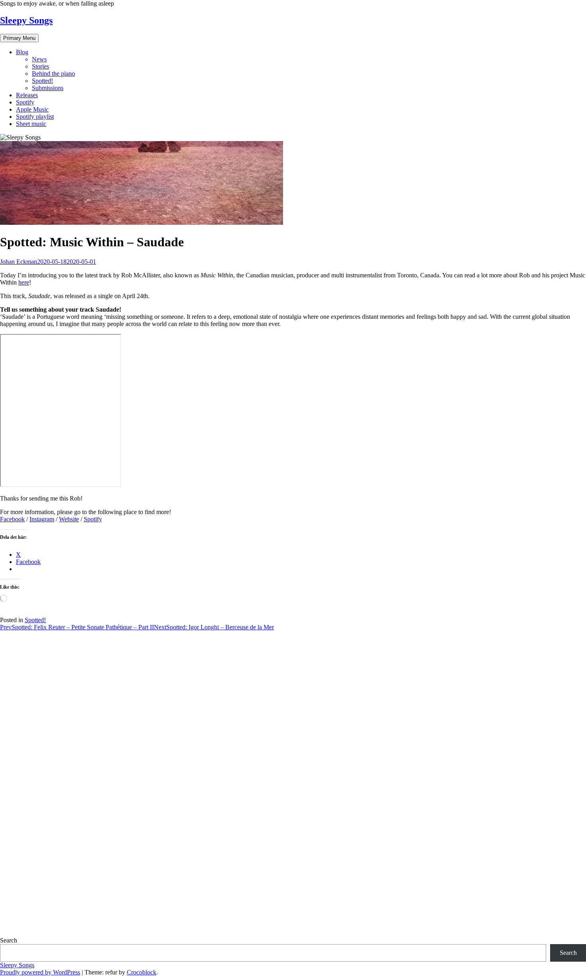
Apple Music (32, 109)
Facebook (12, 519)
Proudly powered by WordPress (40, 972)
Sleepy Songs (26, 20)
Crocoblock (141, 972)
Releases (27, 95)
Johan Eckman (18, 261)
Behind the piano (53, 73)
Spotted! (42, 80)
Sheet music (31, 123)
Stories (40, 66)
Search (8, 940)
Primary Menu (19, 38)
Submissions (47, 87)
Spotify (25, 102)
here (23, 282)
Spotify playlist (35, 116)
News (39, 59)
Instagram (41, 519)
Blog (22, 52)
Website (69, 519)
